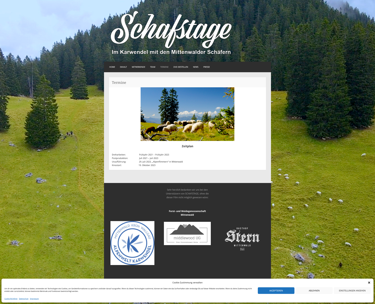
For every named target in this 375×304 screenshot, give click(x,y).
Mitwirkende (138, 67)
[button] (369, 282)
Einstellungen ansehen (352, 290)
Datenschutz (23, 299)
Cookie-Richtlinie (10, 299)
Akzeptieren (276, 290)
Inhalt (123, 67)
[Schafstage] (171, 55)
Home (112, 67)
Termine (164, 67)
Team (152, 67)
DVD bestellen (180, 67)
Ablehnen (314, 290)
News (195, 67)
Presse (206, 67)
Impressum (34, 299)
